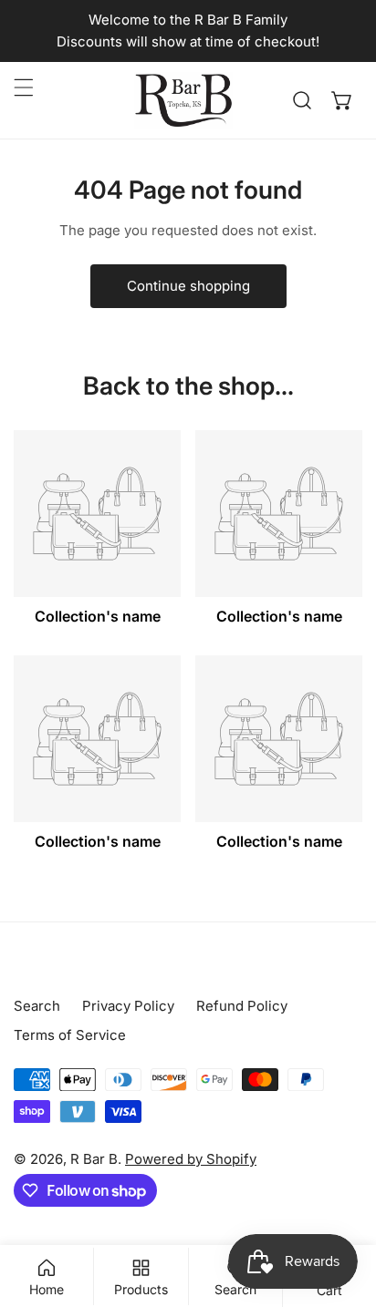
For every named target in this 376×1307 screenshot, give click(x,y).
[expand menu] (24, 87)
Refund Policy (241, 1005)
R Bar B (94, 1159)
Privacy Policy (128, 1005)
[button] (342, 100)
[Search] (302, 100)
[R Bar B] (183, 100)
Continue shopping (188, 285)
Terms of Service (70, 1035)
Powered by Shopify (190, 1159)
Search (37, 1005)
